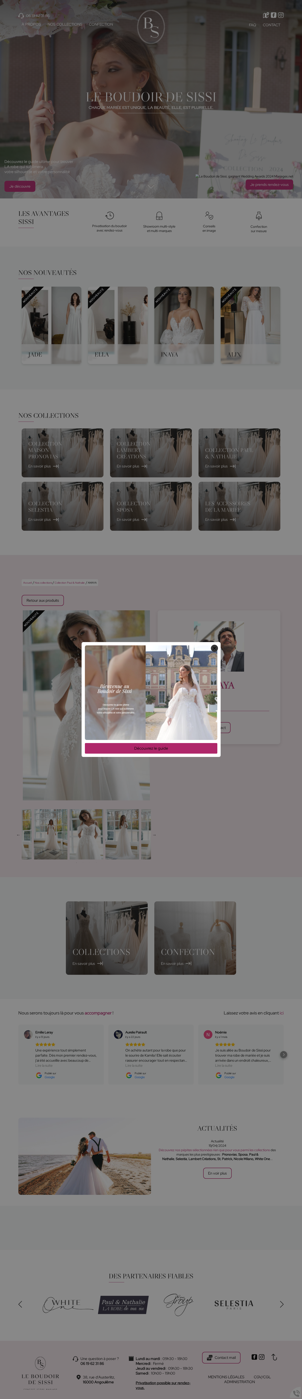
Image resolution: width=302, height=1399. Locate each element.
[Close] (214, 648)
